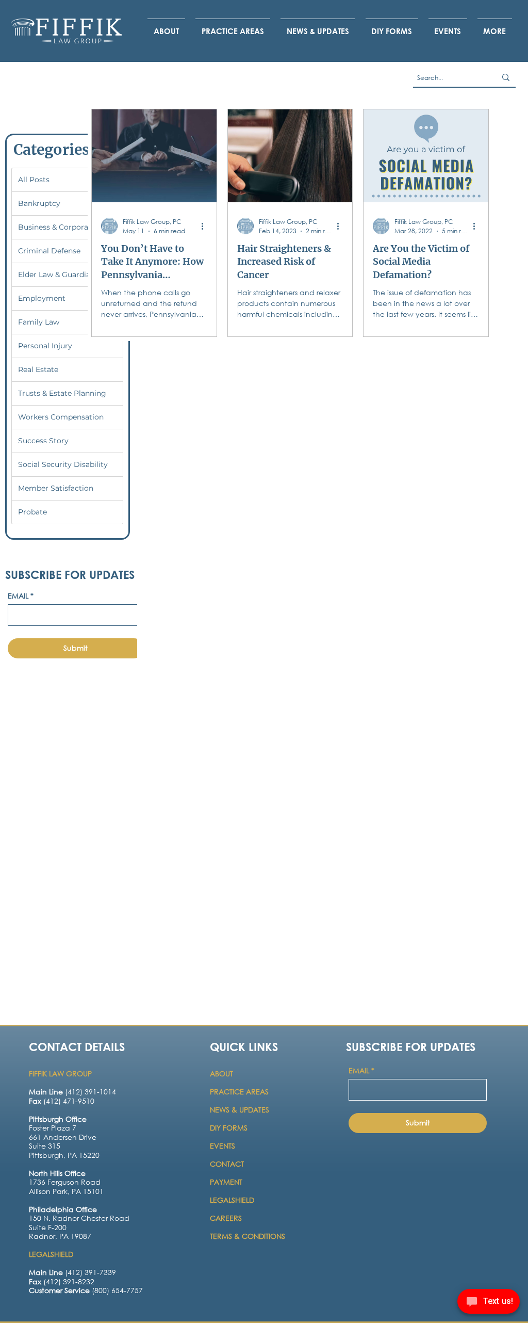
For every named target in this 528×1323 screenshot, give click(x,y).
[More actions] (206, 226)
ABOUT (222, 1073)
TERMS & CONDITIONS (247, 1236)
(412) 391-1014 (72, 1091)
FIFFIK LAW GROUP (60, 1073)
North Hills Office (57, 1173)
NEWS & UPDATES (239, 1110)
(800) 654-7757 (86, 1290)
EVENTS (222, 1146)
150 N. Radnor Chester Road (79, 1218)
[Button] (71, 1143)
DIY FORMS (229, 1128)
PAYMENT (226, 1182)
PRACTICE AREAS (239, 1091)
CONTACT (228, 1164)
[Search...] (506, 77)
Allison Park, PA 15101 (66, 1191)
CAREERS (226, 1218)
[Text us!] (488, 1303)
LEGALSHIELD (232, 1200)
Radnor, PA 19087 (60, 1236)
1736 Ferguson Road (65, 1182)
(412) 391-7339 (72, 1272)
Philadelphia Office (63, 1209)
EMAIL (21, 595)
